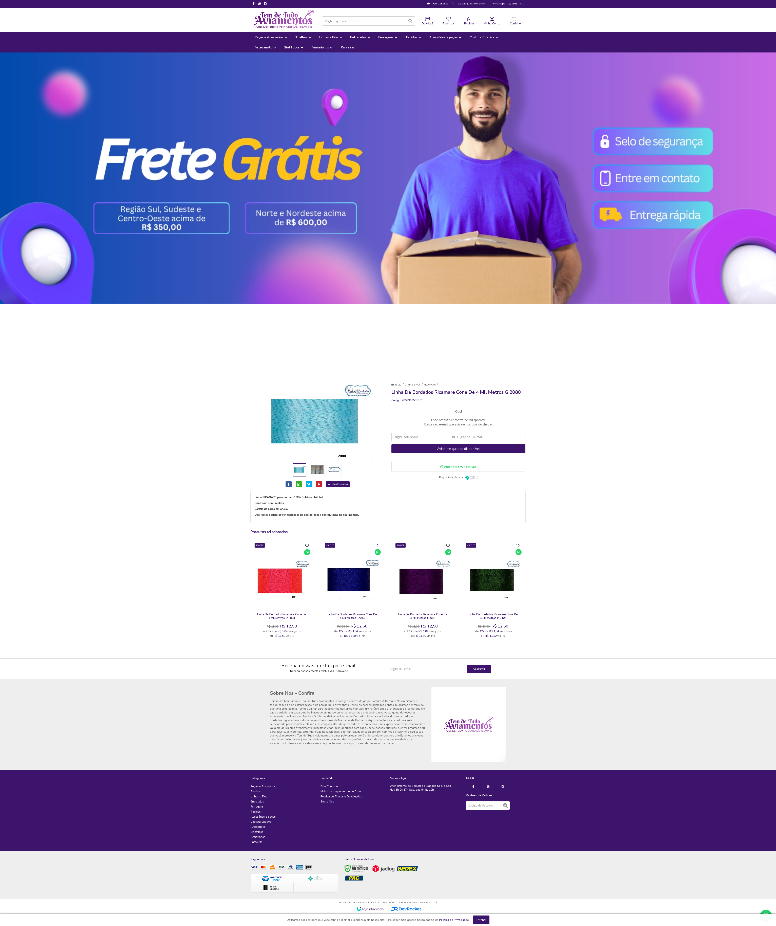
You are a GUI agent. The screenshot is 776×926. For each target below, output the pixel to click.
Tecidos (256, 812)
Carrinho (515, 23)
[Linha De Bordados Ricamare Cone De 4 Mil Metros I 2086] (422, 591)
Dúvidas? (427, 23)
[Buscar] (410, 21)
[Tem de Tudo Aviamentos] (284, 19)
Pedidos (469, 23)
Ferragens (257, 807)
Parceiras (257, 842)
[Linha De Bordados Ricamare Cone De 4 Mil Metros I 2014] (352, 591)
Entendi (481, 920)
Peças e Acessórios (263, 786)
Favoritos (449, 23)
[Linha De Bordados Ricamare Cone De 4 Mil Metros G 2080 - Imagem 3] (334, 469)
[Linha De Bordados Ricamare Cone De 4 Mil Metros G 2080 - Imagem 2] (317, 469)
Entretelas (257, 801)
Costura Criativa (261, 822)
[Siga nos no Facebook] (254, 4)
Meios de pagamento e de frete (341, 791)
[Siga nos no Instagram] (266, 3)
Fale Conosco (440, 3)
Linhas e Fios (413, 384)
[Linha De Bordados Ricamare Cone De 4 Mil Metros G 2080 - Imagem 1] (299, 470)
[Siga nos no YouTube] (488, 787)
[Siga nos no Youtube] (260, 3)
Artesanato (258, 827)
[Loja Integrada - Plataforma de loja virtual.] (370, 909)
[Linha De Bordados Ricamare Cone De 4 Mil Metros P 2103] (493, 591)
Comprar (292, 605)
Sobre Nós (327, 801)
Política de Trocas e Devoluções (341, 796)
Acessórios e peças (263, 817)
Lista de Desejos (339, 484)
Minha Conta (492, 23)
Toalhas (256, 791)
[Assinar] (479, 669)
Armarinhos (258, 837)
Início (398, 384)
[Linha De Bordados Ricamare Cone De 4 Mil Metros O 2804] (282, 591)
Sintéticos (257, 832)
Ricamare (430, 384)
